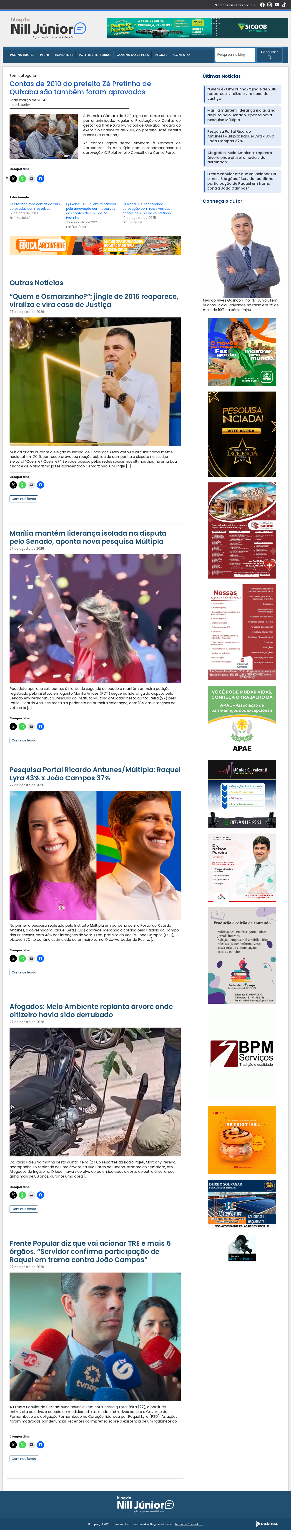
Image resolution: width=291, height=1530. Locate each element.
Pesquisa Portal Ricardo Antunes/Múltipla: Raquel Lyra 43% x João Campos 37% (95, 774)
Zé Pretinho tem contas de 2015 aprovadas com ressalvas (35, 206)
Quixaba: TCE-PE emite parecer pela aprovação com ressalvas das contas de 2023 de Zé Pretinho (91, 211)
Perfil (44, 54)
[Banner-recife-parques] (242, 351)
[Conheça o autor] (242, 253)
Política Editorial (95, 54)
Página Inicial (22, 54)
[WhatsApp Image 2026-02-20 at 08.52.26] (242, 434)
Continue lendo (24, 499)
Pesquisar (269, 52)
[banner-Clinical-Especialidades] (242, 631)
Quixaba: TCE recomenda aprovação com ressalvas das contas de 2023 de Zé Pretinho (147, 208)
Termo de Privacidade (189, 1524)
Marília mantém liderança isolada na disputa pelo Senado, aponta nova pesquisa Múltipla (88, 537)
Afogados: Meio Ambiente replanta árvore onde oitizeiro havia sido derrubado (91, 1011)
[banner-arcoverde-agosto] (95, 245)
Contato (181, 54)
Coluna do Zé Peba (133, 54)
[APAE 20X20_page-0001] (242, 719)
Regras (161, 54)
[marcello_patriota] (242, 1247)
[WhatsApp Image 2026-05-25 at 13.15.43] (242, 530)
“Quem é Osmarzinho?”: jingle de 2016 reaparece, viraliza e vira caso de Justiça (94, 300)
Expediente (64, 54)
